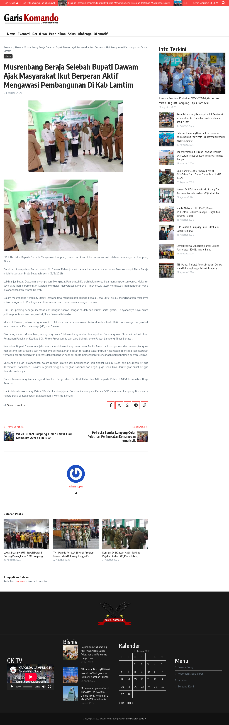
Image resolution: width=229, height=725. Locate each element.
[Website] (76, 493)
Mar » (130, 702)
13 (122, 679)
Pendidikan (57, 34)
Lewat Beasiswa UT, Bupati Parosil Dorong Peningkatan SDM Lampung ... (24, 554)
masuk (21, 581)
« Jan (122, 702)
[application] (30, 677)
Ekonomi (24, 34)
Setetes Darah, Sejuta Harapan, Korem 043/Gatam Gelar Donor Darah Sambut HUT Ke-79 (199, 174)
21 (129, 686)
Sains (72, 34)
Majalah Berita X (138, 718)
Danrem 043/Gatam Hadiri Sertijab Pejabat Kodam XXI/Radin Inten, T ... (122, 554)
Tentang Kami (186, 686)
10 (148, 671)
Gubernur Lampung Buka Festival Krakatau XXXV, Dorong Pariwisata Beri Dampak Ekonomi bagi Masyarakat (201, 137)
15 (135, 679)
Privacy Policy (186, 667)
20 (122, 686)
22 (135, 686)
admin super (76, 486)
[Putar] (12, 686)
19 (162, 679)
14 (129, 679)
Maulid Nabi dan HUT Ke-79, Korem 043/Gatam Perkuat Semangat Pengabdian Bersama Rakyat (198, 212)
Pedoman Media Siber (190, 673)
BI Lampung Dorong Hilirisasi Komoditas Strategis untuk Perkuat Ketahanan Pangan (95, 673)
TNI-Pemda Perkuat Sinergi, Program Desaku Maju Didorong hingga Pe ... (73, 554)
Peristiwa (39, 34)
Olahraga (85, 34)
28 (129, 694)
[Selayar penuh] (49, 686)
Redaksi (182, 680)
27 (122, 694)
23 (142, 686)
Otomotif (101, 34)
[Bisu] (44, 686)
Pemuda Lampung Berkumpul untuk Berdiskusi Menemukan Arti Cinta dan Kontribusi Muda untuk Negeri (200, 118)
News (11, 34)
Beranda (8, 47)
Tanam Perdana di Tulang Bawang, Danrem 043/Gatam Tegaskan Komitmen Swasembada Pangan (200, 155)
